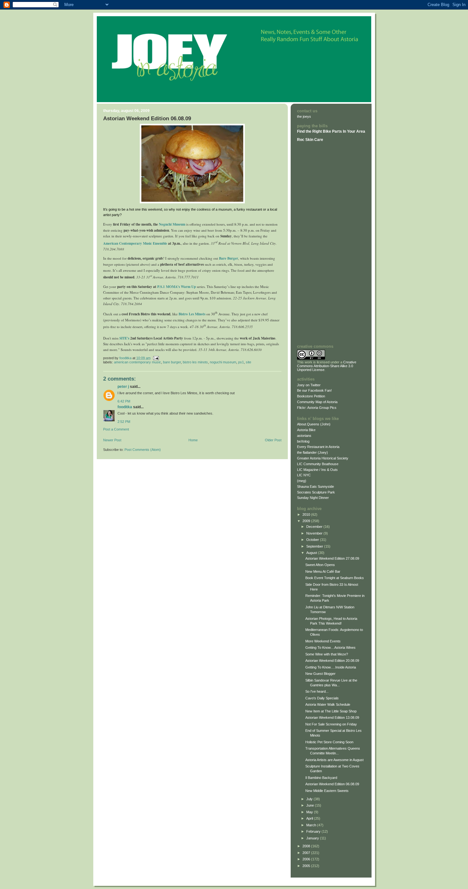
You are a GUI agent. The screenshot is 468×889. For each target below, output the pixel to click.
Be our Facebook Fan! (314, 390)
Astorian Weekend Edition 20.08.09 (332, 660)
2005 (306, 866)
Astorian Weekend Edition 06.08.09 (332, 784)
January (313, 838)
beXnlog (303, 441)
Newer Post (112, 440)
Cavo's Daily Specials (322, 698)
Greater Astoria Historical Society (322, 458)
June (310, 805)
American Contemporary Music (137, 362)
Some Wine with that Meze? (326, 654)
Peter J (123, 386)
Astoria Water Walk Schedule (327, 704)
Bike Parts (333, 131)
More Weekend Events (323, 641)
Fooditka (124, 407)
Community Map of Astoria (317, 402)
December (314, 526)
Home (193, 440)
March (311, 825)
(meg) (301, 481)
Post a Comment (116, 429)
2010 (306, 514)
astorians (304, 436)
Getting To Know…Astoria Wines (330, 647)
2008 (306, 846)
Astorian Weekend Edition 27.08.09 (332, 558)
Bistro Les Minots (192, 314)
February (314, 831)
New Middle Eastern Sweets (327, 791)
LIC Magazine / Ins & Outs (317, 470)
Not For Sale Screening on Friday (331, 724)
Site (248, 362)
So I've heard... (317, 691)
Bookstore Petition (311, 396)
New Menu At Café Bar (322, 571)
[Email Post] (156, 358)
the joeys (304, 116)
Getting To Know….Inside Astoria (330, 667)
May (310, 812)
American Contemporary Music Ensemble (135, 243)
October (313, 540)
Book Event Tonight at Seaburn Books (334, 578)
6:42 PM (123, 401)
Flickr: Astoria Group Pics (317, 408)
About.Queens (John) (313, 424)
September (315, 546)
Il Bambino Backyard (321, 778)
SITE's (124, 338)
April (310, 818)
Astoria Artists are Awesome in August (334, 760)
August (312, 553)
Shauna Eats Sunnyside (315, 486)
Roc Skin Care (310, 139)
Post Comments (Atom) (142, 450)
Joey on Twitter (309, 385)
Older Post (273, 440)
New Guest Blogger (320, 674)
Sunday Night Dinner (313, 498)
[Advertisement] (316, 242)
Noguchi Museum (223, 362)
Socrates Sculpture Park (316, 492)
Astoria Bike (306, 430)
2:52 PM (123, 422)
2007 (306, 853)
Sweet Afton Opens (320, 565)
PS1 (241, 362)
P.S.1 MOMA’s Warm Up (176, 286)
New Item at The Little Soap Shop (331, 711)
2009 (306, 521)
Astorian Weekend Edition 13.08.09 (332, 717)
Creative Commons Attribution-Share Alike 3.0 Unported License (326, 366)
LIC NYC (304, 475)
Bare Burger (228, 258)
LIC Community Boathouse (317, 464)
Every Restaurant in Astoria (318, 447)
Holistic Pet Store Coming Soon (329, 742)
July (310, 799)
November (314, 533)
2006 (306, 859)
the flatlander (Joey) (312, 452)
